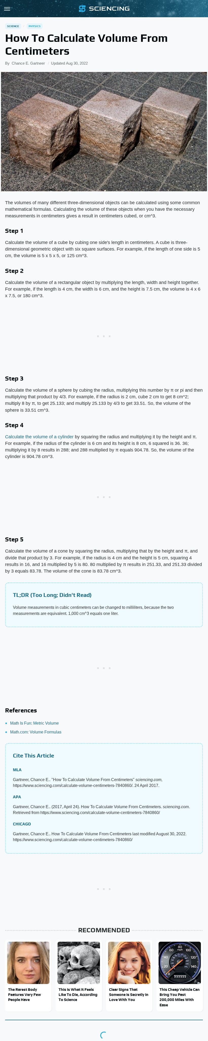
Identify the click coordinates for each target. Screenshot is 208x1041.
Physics (35, 26)
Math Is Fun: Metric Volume (34, 723)
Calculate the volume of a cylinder (39, 436)
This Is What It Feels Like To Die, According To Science (78, 994)
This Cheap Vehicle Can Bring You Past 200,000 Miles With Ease (180, 997)
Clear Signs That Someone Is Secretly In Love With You (128, 994)
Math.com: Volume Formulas (35, 732)
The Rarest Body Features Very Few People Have (24, 994)
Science (13, 26)
